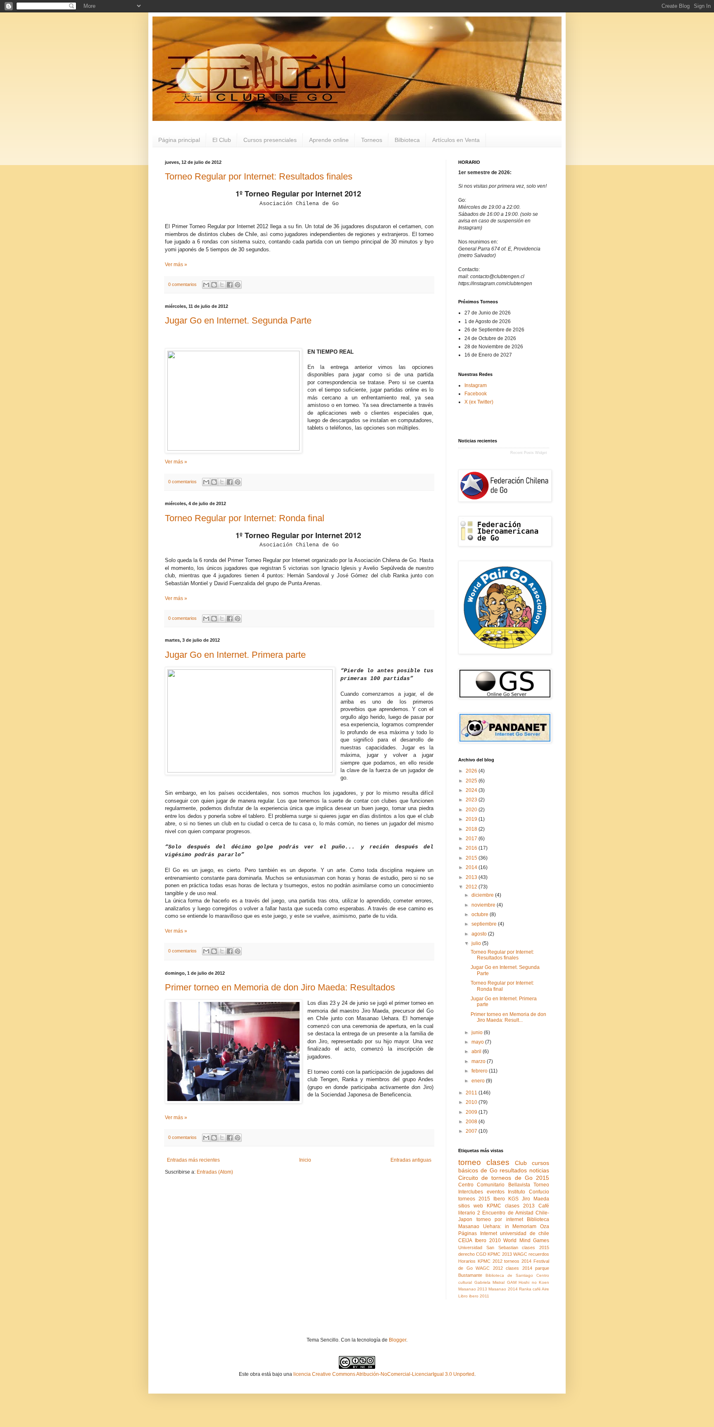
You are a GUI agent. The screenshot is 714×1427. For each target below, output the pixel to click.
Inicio (305, 1160)
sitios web (470, 1206)
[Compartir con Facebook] (230, 285)
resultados (513, 1170)
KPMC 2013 (500, 1254)
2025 (472, 781)
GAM (511, 1282)
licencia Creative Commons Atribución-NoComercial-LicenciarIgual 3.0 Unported (383, 1374)
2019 (472, 819)
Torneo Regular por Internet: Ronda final (244, 518)
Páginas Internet (477, 1233)
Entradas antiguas (410, 1160)
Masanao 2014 (502, 1289)
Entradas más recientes (193, 1160)
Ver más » (176, 264)
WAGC (520, 1254)
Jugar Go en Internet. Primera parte (235, 655)
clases (497, 1162)
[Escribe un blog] (214, 285)
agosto (479, 934)
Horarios (467, 1261)
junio (477, 1032)
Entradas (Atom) (215, 1172)
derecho (466, 1254)
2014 (472, 867)
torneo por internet (499, 1219)
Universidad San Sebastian (488, 1247)
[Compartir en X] (222, 285)
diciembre (483, 895)
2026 (472, 771)
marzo (479, 1061)
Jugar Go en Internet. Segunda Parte (238, 320)
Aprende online (329, 140)
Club (521, 1163)
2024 (472, 790)
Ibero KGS (506, 1199)
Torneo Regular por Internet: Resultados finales (258, 176)
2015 (472, 858)
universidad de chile (524, 1233)
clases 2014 (519, 1268)
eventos (496, 1192)
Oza (544, 1226)
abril (477, 1051)
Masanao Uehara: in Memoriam (497, 1226)
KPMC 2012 (490, 1261)
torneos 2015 (474, 1199)
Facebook (475, 394)
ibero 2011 (479, 1296)
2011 (472, 1093)
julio (476, 943)
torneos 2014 (517, 1261)
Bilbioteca (407, 140)
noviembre (484, 905)
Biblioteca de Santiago (509, 1275)
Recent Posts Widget (528, 453)
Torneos (371, 140)
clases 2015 (535, 1247)
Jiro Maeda (535, 1199)
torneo (469, 1162)
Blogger (397, 1340)
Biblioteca (538, 1219)
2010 (472, 1102)
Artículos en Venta (456, 140)
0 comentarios (182, 284)
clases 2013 (520, 1206)
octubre (480, 914)
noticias (539, 1170)
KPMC (494, 1206)
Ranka (525, 1289)
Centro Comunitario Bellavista (494, 1185)
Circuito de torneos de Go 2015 (503, 1177)
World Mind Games (526, 1240)
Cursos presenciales (270, 140)
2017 (472, 838)
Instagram (475, 385)
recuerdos (538, 1254)
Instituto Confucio (528, 1192)
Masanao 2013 (472, 1289)
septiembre (484, 924)
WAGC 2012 (489, 1268)
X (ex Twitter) (478, 402)
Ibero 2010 (487, 1240)
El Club (221, 140)
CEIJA (465, 1240)
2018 (472, 829)
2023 (472, 800)
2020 (472, 810)
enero (478, 1081)
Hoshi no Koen (534, 1282)
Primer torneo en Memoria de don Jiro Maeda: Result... (508, 1017)
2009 (472, 1112)
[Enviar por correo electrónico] (206, 285)
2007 (472, 1131)
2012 (472, 887)
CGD (481, 1254)
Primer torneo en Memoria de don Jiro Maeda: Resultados (280, 987)
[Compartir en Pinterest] (237, 285)
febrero (480, 1071)
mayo (478, 1042)
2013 (472, 877)
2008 (472, 1122)
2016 (472, 848)
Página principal (179, 140)
